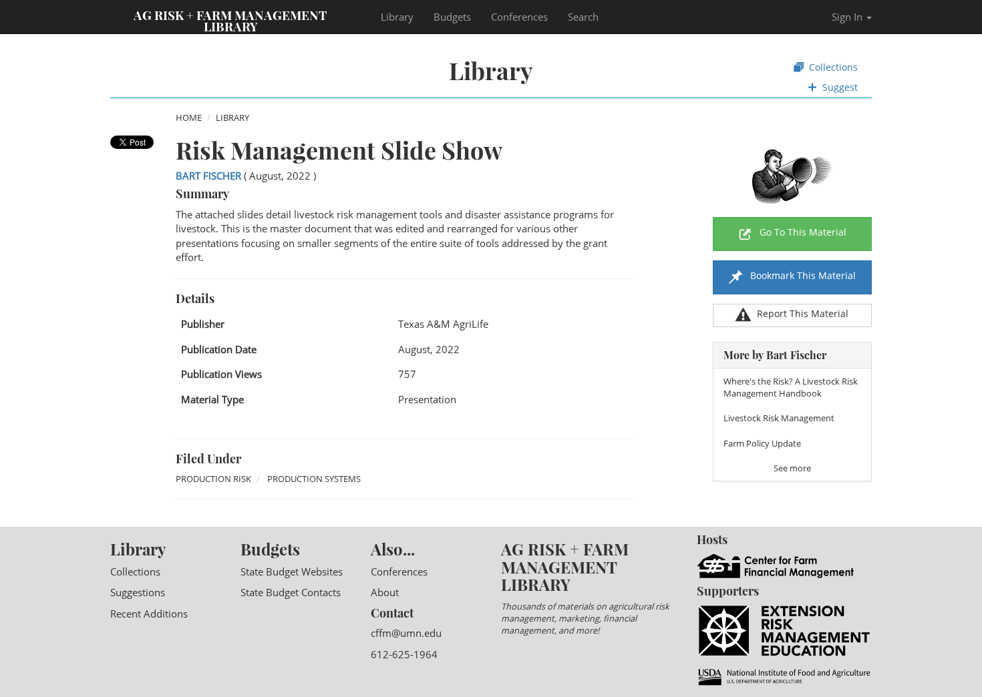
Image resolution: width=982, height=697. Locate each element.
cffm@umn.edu (406, 633)
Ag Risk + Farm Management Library (230, 20)
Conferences (519, 16)
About (385, 592)
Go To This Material (803, 232)
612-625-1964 (404, 654)
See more (792, 468)
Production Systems (314, 479)
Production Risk (213, 479)
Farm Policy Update (762, 443)
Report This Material (802, 313)
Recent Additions (149, 613)
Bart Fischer (208, 175)
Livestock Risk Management (778, 418)
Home (189, 117)
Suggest (839, 87)
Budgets (452, 16)
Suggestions (137, 592)
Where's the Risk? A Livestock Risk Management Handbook (790, 387)
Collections (832, 67)
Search (583, 16)
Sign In (848, 16)
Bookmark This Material (802, 275)
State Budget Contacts (290, 592)
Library (397, 16)
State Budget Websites (291, 571)
